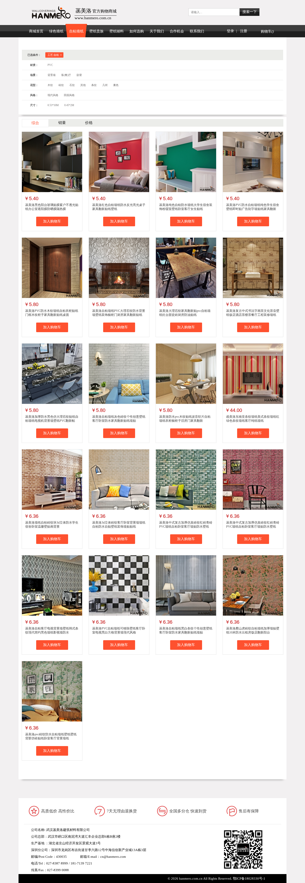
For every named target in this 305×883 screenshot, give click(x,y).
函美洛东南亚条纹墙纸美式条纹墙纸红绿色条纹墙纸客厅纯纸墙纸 (252, 418)
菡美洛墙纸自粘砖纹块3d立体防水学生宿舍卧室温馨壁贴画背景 (51, 524)
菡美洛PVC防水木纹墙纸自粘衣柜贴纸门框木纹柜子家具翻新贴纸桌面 (51, 313)
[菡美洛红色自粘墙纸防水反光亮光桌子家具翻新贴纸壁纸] (119, 161)
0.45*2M (69, 105)
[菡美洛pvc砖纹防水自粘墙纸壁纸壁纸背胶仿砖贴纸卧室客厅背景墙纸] (52, 691)
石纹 (72, 85)
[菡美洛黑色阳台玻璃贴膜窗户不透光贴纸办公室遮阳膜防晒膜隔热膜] (52, 161)
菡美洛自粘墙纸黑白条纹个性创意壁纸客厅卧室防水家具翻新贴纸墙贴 (185, 630)
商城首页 (36, 31)
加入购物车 (52, 221)
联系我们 (197, 31)
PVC (50, 65)
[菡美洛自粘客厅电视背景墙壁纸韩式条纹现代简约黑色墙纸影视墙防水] (52, 585)
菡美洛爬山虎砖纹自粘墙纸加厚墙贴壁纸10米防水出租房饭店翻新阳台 (252, 630)
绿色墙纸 (56, 31)
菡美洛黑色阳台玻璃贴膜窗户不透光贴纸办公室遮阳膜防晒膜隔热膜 (51, 207)
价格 (89, 123)
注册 (243, 31)
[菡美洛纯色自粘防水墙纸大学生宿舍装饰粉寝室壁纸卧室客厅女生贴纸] (186, 161)
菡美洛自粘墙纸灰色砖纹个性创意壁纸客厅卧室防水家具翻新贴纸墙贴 (118, 418)
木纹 (50, 85)
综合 (35, 123)
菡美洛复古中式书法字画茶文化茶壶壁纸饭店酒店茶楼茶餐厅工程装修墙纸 (252, 313)
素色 (116, 85)
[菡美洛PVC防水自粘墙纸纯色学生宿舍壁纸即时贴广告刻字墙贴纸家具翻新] (253, 161)
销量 (62, 123)
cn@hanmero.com (113, 856)
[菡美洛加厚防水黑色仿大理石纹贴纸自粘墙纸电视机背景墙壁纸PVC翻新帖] (52, 373)
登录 (230, 31)
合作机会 (177, 31)
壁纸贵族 (96, 31)
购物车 (267, 31)
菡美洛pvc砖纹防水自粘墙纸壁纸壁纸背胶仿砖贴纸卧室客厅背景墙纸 (51, 736)
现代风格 (53, 95)
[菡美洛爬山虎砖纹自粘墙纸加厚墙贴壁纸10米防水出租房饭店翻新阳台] (253, 585)
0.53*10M (53, 105)
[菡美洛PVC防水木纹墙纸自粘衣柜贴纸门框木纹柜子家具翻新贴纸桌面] (52, 267)
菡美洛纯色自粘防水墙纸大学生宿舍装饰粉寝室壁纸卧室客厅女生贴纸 (185, 207)
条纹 (94, 85)
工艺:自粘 (53, 55)
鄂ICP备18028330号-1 (249, 878)
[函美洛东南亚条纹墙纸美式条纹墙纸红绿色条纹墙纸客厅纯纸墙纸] (253, 373)
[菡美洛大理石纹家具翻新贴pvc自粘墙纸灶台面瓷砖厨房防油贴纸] (186, 267)
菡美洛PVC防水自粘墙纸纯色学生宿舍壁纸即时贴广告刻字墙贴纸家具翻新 (252, 207)
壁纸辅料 (116, 31)
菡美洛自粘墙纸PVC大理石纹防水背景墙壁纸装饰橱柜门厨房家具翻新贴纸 (118, 313)
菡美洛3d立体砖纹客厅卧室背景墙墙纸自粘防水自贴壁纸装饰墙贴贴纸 (118, 524)
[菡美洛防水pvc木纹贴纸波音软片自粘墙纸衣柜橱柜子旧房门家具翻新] (186, 373)
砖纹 (61, 85)
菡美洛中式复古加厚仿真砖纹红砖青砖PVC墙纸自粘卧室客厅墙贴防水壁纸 (185, 524)
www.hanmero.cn (65, 877)
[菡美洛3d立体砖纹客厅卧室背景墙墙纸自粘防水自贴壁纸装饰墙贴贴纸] (119, 479)
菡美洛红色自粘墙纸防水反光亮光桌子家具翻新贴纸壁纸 (118, 207)
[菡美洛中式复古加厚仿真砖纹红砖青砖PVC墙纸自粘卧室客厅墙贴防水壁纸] (186, 479)
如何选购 (137, 31)
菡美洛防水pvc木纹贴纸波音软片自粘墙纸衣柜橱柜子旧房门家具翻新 (185, 418)
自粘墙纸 (76, 31)
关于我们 (157, 31)
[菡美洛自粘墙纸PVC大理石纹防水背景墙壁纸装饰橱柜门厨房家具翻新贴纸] (119, 267)
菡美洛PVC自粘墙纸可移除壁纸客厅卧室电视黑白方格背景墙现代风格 (118, 630)
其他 (83, 85)
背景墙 (52, 75)
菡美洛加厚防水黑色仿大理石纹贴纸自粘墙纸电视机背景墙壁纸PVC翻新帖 (51, 418)
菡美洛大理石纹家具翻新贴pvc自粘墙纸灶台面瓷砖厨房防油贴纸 (185, 313)
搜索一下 (249, 12)
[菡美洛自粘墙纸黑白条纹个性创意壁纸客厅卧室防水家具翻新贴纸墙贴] (186, 585)
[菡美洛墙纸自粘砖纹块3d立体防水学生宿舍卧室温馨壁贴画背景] (52, 479)
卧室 (79, 75)
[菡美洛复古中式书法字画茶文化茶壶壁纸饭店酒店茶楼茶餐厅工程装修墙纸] (253, 267)
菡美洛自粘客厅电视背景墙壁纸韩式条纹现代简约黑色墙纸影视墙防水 (51, 630)
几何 (105, 85)
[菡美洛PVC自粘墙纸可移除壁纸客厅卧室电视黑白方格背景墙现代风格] (119, 585)
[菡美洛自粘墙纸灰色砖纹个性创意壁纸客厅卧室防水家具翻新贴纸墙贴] (119, 373)
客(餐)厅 (66, 75)
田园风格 (69, 95)
